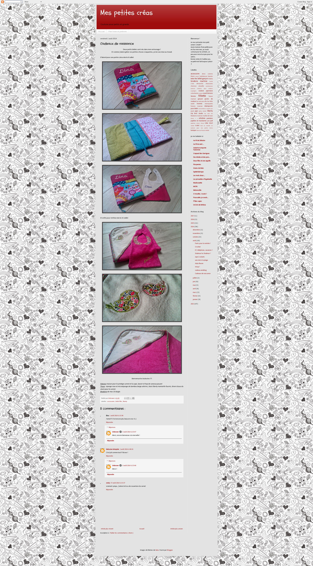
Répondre (109, 422)
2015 (193, 223)
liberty (125, 401)
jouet (193, 111)
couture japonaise (206, 91)
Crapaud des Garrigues (201, 153)
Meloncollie (197, 190)
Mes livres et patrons (117, 31)
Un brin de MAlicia (199, 205)
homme (201, 104)
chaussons (209, 83)
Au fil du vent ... (198, 144)
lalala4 (205, 111)
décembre (196, 230)
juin (194, 282)
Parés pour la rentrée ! (203, 243)
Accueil (101, 31)
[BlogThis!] (128, 398)
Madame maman (197, 116)
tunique (193, 130)
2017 (193, 216)
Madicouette (197, 183)
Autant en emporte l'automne (199, 149)
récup (203, 123)
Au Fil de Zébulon (199, 140)
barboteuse (204, 76)
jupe (197, 111)
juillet (195, 278)
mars (195, 292)
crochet (201, 93)
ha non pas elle (201, 101)
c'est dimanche (198, 83)
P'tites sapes (197, 201)
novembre (196, 233)
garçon (201, 99)
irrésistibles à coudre (204, 108)
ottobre (203, 118)
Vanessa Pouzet (200, 130)
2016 (193, 219)
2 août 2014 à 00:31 (126, 449)
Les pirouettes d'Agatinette (202, 179)
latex (157, 550)
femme (194, 96)
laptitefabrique (198, 172)
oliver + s (195, 118)
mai (194, 285)
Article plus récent (107, 529)
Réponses (112, 427)
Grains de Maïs (198, 168)
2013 (193, 304)
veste (207, 130)
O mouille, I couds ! (200, 194)
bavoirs (210, 76)
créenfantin (195, 93)
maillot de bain (208, 116)
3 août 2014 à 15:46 (129, 466)
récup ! (197, 267)
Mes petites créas (126, 13)
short (211, 123)
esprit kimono (208, 93)
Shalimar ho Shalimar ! (203, 253)
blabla (211, 79)
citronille (202, 86)
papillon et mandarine (199, 121)
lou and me (208, 113)
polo (208, 121)
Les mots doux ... (199, 175)
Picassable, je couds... (200, 197)
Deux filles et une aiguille (202, 161)
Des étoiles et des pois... (201, 157)
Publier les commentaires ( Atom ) (121, 533)
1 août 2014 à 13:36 (116, 416)
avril (194, 289)
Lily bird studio (197, 113)
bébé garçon (203, 79)
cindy (108, 483)
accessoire (111, 401)
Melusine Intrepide (112, 449)
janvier (195, 299)
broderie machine (200, 81)
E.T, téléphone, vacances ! (203, 250)
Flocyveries (197, 164)
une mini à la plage (201, 260)
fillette (203, 96)
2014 (193, 227)
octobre (196, 237)
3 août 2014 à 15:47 (129, 432)
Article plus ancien (176, 529)
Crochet (198, 247)
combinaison (209, 86)
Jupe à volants (200, 257)
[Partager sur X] (130, 398)
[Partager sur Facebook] (133, 398)
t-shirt (197, 126)
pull (211, 121)
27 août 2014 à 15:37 (118, 483)
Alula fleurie (199, 263)
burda (211, 81)
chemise (194, 86)
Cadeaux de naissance (203, 273)
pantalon (210, 118)
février (195, 296)
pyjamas (193, 123)
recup (198, 123)
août (194, 241)
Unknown (115, 432)
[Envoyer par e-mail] (125, 398)
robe (207, 123)
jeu (212, 108)
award (197, 76)
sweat (193, 125)
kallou (201, 111)
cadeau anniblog (201, 270)
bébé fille (119, 401)
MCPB (195, 186)
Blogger (170, 550)
